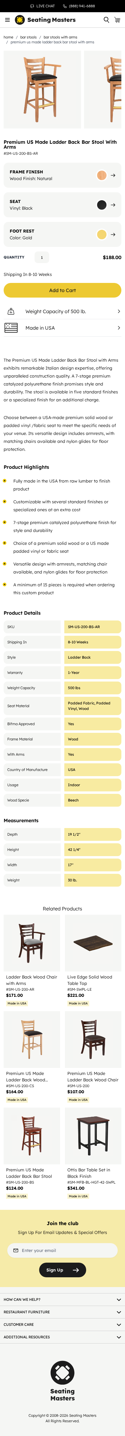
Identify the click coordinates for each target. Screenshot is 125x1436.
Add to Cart (62, 290)
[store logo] (45, 20)
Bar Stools (28, 37)
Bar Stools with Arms (60, 37)
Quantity (14, 257)
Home (8, 37)
